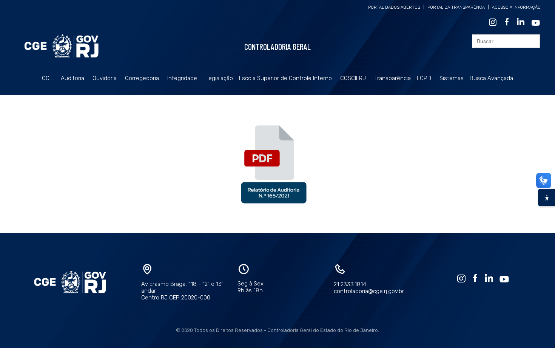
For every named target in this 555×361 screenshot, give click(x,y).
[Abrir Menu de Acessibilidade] (546, 197)
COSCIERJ (353, 78)
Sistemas (451, 78)
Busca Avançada (491, 78)
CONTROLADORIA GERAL (277, 46)
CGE (47, 78)
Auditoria (72, 78)
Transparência (392, 78)
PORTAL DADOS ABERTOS (394, 7)
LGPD (424, 78)
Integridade (182, 78)
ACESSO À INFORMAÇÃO (516, 7)
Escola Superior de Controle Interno (285, 78)
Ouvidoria (104, 78)
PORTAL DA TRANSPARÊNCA (456, 7)
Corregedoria (142, 78)
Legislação (219, 78)
